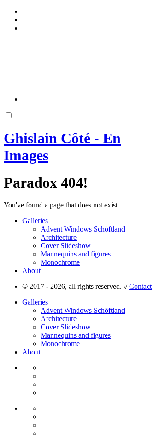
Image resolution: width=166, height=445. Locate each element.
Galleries (35, 221)
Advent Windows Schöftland (83, 229)
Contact (140, 286)
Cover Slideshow (66, 246)
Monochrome (60, 262)
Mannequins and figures (76, 254)
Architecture (59, 237)
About (31, 270)
